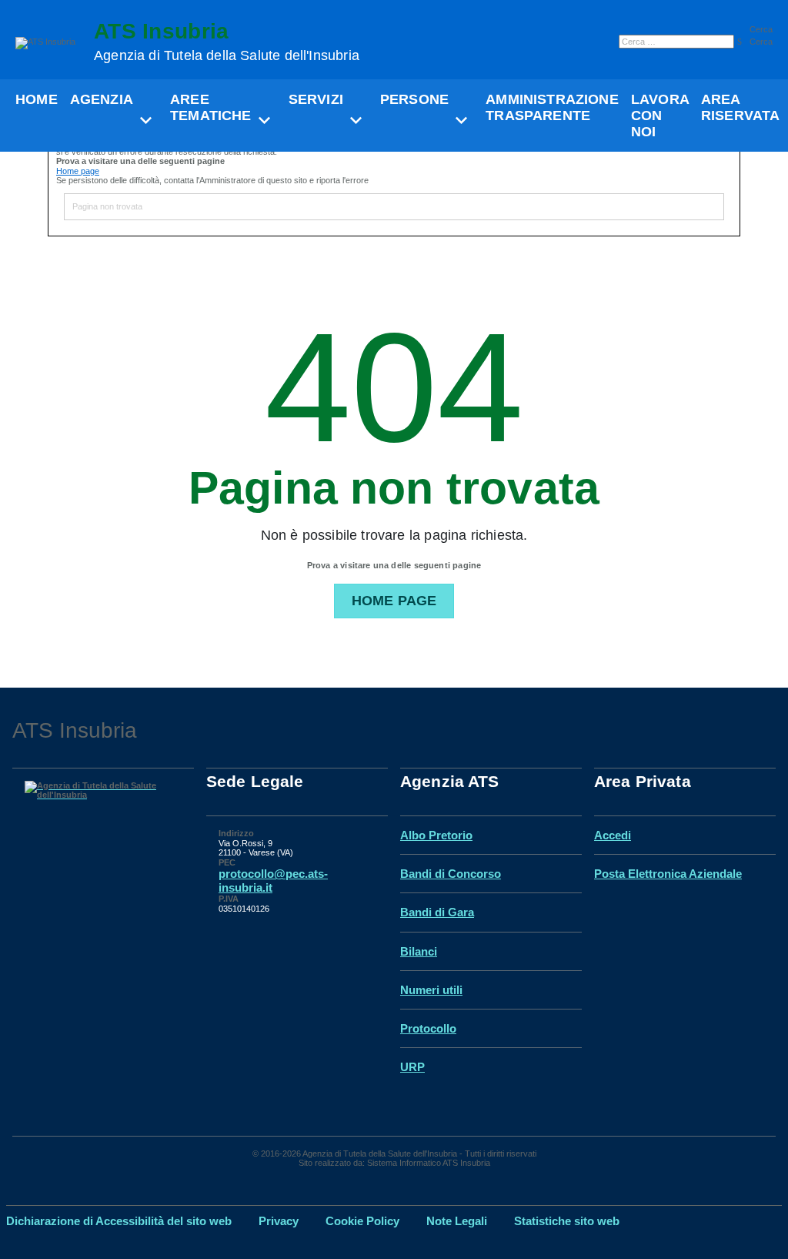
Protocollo (428, 1028)
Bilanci (418, 951)
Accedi (612, 835)
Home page (77, 171)
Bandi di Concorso (450, 873)
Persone (414, 99)
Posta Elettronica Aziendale (668, 873)
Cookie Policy (362, 1220)
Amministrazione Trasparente (552, 107)
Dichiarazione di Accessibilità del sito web (119, 1220)
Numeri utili (431, 989)
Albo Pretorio (436, 835)
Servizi (316, 99)
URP (412, 1066)
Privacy (279, 1220)
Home (36, 99)
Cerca (761, 29)
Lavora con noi (660, 115)
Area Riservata (740, 107)
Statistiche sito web (566, 1220)
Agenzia (101, 99)
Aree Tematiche (211, 107)
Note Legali (456, 1220)
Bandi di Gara (437, 912)
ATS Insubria (226, 42)
